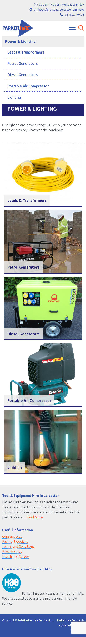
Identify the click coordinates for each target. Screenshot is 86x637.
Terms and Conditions (18, 546)
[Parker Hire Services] (17, 28)
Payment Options (15, 541)
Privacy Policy (12, 551)
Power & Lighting (20, 41)
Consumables (12, 536)
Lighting (14, 97)
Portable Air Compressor (28, 86)
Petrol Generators (22, 63)
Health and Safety (15, 556)
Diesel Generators (22, 75)
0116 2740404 (74, 14)
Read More (34, 517)
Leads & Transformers (25, 52)
